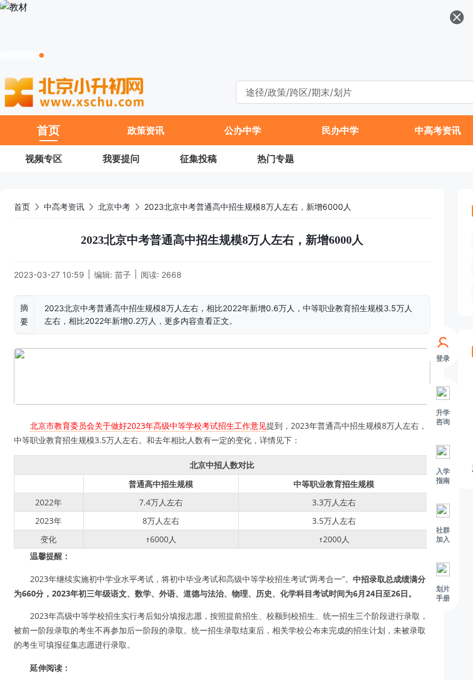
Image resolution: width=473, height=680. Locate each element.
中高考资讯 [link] (64, 206)
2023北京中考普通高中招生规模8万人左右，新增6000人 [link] (247, 206)
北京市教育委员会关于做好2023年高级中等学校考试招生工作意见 (148, 425)
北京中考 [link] (114, 206)
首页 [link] (22, 206)
